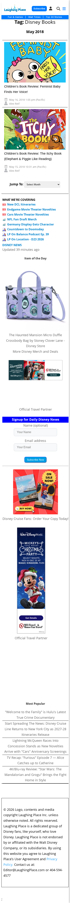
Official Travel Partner (35, 409)
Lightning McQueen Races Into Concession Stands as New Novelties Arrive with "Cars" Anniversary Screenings (35, 746)
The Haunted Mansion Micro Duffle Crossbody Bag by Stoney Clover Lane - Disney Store (35, 340)
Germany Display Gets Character (30, 224)
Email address (35, 440)
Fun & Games (15, 16)
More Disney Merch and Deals (35, 351)
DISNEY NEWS (12, 245)
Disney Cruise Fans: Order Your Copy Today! (36, 518)
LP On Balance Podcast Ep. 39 (28, 234)
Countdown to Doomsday (25, 229)
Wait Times (34, 16)
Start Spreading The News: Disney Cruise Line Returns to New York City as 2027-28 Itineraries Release (35, 729)
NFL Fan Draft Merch (22, 219)
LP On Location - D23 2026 (25, 239)
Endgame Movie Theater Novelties (31, 209)
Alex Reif (14, 103)
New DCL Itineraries (21, 204)
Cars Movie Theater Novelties (28, 214)
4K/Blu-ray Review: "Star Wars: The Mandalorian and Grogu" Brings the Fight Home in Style (35, 774)
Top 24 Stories (54, 16)
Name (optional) (35, 425)
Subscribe (39, 8)
